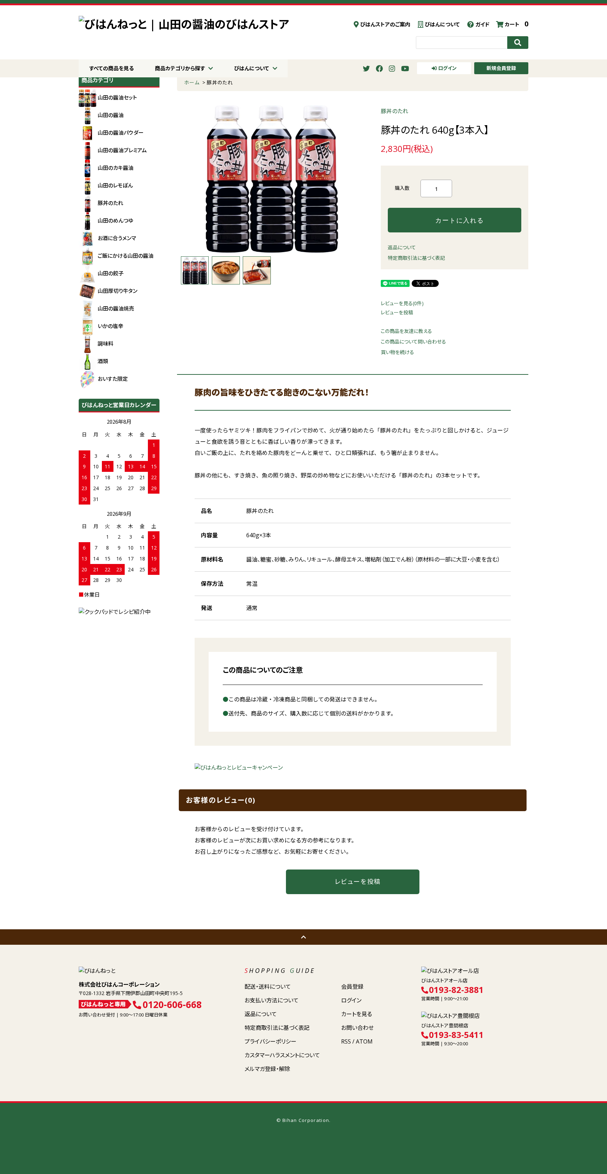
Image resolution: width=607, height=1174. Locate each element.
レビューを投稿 (397, 312)
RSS (346, 1041)
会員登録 (352, 986)
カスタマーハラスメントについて (282, 1055)
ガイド (481, 24)
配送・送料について (267, 986)
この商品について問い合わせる (413, 341)
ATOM (364, 1041)
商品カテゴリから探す (180, 68)
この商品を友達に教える (406, 331)
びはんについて (441, 24)
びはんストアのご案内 (384, 24)
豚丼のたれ (220, 82)
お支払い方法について (271, 1000)
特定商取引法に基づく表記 (416, 258)
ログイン (447, 68)
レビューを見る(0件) (402, 303)
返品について (402, 247)
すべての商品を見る (111, 68)
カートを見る (356, 1014)
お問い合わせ (357, 1028)
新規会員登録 (501, 68)
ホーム (192, 82)
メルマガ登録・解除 (267, 1069)
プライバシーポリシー (270, 1041)
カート (515, 24)
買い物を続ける (397, 352)
